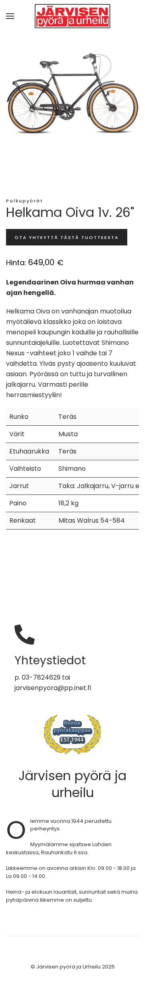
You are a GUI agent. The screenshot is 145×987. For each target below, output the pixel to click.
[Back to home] (72, 16)
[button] (10, 16)
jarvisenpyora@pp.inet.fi (52, 687)
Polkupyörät (24, 201)
